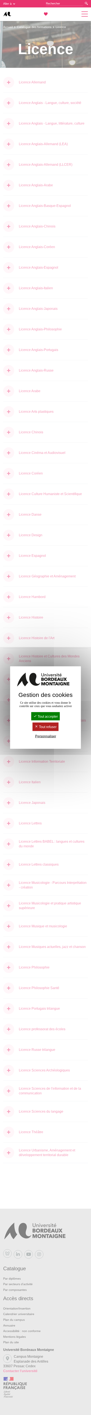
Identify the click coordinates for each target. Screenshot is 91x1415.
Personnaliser (45, 736)
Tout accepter (47, 716)
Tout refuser (47, 727)
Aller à (7, 3)
